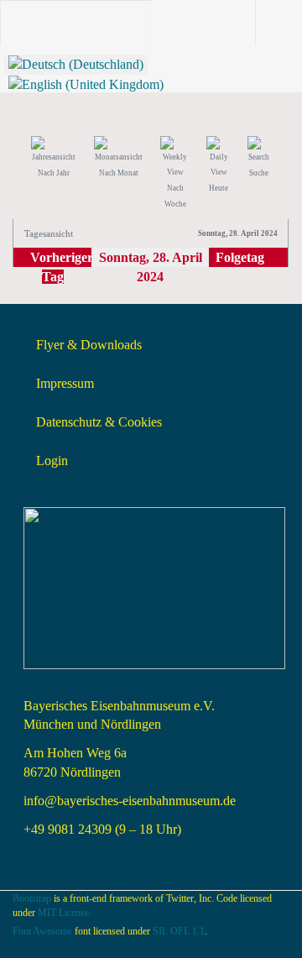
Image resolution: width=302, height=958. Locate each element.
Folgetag (240, 257)
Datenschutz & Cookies (99, 422)
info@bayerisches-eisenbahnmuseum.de (129, 800)
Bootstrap (32, 898)
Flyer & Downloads (89, 345)
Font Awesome (42, 931)
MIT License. (64, 913)
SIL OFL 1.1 (179, 931)
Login (52, 460)
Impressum (65, 383)
